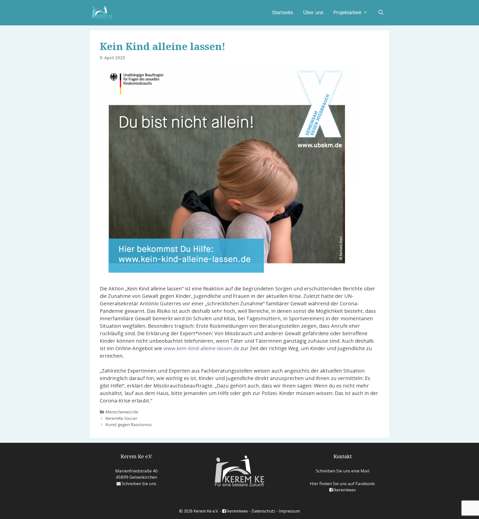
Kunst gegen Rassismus (129, 424)
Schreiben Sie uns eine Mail (342, 471)
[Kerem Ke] (102, 12)
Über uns (313, 12)
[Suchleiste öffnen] (381, 12)
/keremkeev (344, 490)
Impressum (289, 511)
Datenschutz (263, 511)
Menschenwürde (122, 412)
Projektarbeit (347, 12)
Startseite (282, 12)
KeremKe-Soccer (121, 418)
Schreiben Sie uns (138, 483)
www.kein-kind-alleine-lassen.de (201, 348)
